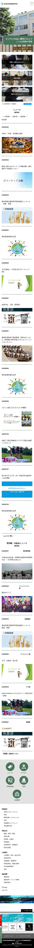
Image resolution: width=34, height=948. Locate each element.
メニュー (32, 4)
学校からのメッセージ (11, 812)
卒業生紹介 (7, 882)
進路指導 (4, 874)
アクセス (4, 887)
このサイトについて (9, 936)
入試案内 (4, 852)
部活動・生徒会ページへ (11, 753)
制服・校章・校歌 (9, 833)
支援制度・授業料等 (10, 861)
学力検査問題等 (9, 866)
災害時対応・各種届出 (10, 104)
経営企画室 (7, 847)
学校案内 (4, 809)
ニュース (4, 890)
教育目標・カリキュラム (11, 817)
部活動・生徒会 (9, 839)
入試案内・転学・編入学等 (12, 855)
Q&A (5, 869)
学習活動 (7, 116)
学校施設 (6, 842)
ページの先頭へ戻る (27, 910)
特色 (5, 814)
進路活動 (22, 116)
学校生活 (4, 830)
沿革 (5, 820)
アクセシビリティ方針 (25, 936)
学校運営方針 (8, 826)
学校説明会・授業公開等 (11, 863)
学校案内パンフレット (11, 823)
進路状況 (6, 877)
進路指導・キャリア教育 (11, 879)
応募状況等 (7, 858)
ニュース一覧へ (8, 536)
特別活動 (4, 119)
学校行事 (15, 116)
